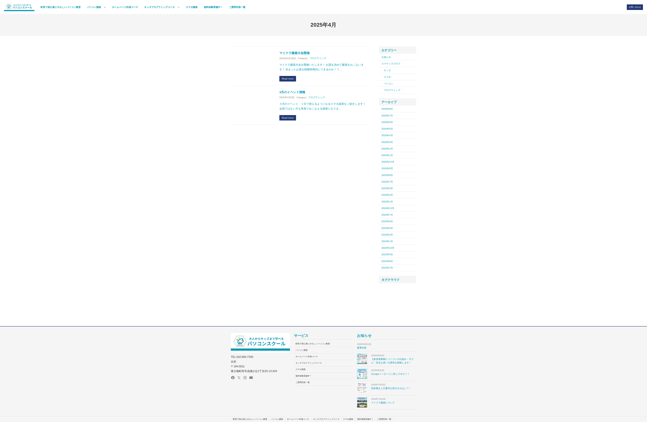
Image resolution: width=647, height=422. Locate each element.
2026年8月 (387, 108)
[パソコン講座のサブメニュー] (105, 7)
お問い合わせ (635, 7)
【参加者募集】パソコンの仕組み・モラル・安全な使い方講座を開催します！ (392, 361)
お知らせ (386, 57)
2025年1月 (387, 201)
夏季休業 (361, 347)
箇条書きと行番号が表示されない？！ (391, 388)
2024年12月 (387, 208)
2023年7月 (387, 267)
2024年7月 (387, 214)
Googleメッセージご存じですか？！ (390, 374)
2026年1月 (387, 155)
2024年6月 (387, 221)
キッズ (387, 70)
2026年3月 (387, 142)
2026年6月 (387, 122)
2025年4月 (387, 195)
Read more (288, 78)
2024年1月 (387, 241)
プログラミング (318, 58)
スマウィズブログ (390, 63)
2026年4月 (387, 135)
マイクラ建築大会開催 (294, 53)
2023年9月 (387, 254)
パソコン (388, 83)
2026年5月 (387, 128)
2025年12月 (387, 161)
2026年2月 (387, 148)
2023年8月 (387, 261)
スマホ (387, 77)
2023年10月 (387, 248)
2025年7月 (387, 181)
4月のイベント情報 (292, 92)
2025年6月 (387, 188)
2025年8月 (387, 175)
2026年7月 (387, 115)
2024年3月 (387, 234)
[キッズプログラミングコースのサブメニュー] (179, 7)
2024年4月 (387, 228)
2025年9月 (387, 168)
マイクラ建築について (383, 402)
